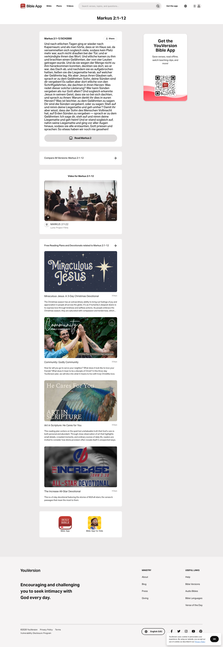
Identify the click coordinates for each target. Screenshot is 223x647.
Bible (49, 6)
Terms (58, 629)
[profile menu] (197, 6)
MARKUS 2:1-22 (62, 224)
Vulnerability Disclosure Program (35, 633)
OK (214, 639)
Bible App (65, 531)
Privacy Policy (46, 629)
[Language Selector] (185, 6)
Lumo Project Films (59, 227)
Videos (70, 6)
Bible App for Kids (94, 531)
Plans (59, 6)
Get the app (172, 6)
